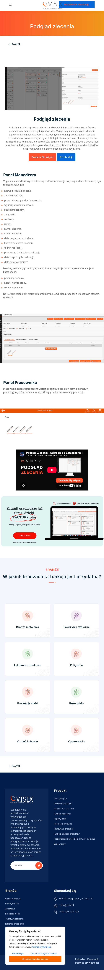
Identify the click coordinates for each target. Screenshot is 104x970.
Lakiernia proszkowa (27, 665)
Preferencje (17, 953)
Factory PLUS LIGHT (63, 804)
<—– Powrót (14, 44)
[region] (35, 946)
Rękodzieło (76, 703)
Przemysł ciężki (12, 904)
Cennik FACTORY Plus (64, 809)
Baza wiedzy (60, 844)
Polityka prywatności (41, 947)
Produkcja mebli (27, 703)
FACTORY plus (60, 798)
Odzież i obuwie (27, 741)
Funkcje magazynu (62, 814)
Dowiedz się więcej (42, 157)
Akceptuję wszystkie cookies (35, 959)
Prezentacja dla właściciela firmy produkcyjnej (74, 839)
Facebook (93, 959)
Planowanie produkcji (63, 829)
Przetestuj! (66, 157)
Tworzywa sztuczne (76, 627)
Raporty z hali (60, 819)
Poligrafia (76, 665)
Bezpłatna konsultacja (76, 4)
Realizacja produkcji (63, 824)
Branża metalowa (27, 627)
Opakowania (76, 741)
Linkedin (80, 959)
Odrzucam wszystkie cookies (44, 953)
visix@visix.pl (66, 905)
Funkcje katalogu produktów (67, 834)
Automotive (10, 909)
